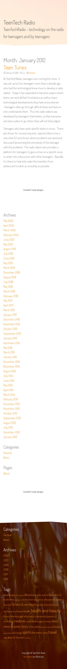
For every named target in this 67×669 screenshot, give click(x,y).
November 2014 (11, 366)
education (38, 599)
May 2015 (8, 347)
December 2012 (11, 432)
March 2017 (9, 310)
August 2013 (9, 423)
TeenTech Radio (19, 22)
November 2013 (11, 408)
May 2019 (8, 263)
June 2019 (8, 258)
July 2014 (8, 376)
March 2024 (9, 230)
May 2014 (8, 385)
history (6, 616)
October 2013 (10, 413)
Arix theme (28, 656)
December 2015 (11, 343)
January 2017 (10, 314)
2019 (5, 565)
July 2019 (8, 253)
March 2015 (9, 352)
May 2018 (8, 286)
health (27, 611)
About (6, 473)
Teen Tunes (14, 67)
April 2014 (8, 390)
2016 (5, 579)
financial (7, 604)
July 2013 (8, 427)
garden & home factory (48, 604)
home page (16, 616)
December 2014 (11, 361)
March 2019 (9, 267)
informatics (29, 616)
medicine (19, 621)
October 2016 (10, 329)
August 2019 (9, 249)
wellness (28, 638)
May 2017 (7, 300)
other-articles (35, 626)
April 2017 (8, 305)
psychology (16, 632)
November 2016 (11, 324)
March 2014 (9, 394)
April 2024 (8, 225)
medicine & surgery (34, 621)
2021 (5, 560)
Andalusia (21, 595)
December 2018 (11, 272)
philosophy (56, 626)
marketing (8, 621)
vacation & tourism (13, 637)
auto (39, 595)
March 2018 (9, 291)
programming (7, 633)
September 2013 (12, 418)
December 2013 (11, 404)
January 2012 (10, 437)
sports (26, 632)
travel (52, 632)
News (6, 457)
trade (45, 632)
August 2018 (9, 277)
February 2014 (10, 399)
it (55, 616)
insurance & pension (45, 616)
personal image (46, 627)
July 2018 (8, 282)
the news (37, 632)
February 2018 (10, 296)
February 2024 (11, 235)
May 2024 (8, 220)
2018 (5, 569)
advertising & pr (10, 595)
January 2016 (10, 338)
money (47, 621)
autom (45, 595)
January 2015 (10, 357)
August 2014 (9, 371)
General (32, 72)
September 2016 (12, 333)
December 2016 (11, 319)
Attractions (30, 595)
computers (17, 600)
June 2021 (8, 239)
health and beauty (46, 610)
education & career (53, 599)
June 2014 (8, 380)
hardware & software (13, 611)
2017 (5, 574)
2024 (6, 555)
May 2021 (8, 244)
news (54, 621)
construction (27, 599)
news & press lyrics (15, 626)
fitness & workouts (24, 604)
